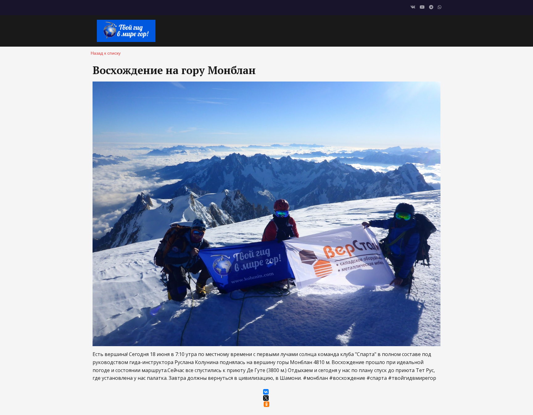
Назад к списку (106, 53)
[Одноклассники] (266, 404)
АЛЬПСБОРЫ (401, 30)
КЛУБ (277, 30)
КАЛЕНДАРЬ (247, 30)
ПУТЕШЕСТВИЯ (358, 30)
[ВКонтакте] (266, 392)
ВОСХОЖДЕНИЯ (312, 30)
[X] (266, 398)
